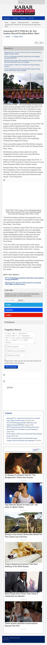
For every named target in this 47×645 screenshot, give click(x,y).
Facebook (9, 310)
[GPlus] (39, 639)
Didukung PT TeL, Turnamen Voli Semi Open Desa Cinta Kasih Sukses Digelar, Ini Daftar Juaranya (23, 283)
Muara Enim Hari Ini (23, 22)
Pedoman (15, 18)
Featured (13, 22)
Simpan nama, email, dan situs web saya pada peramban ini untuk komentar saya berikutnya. (22, 362)
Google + (8, 315)
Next (41, 42)
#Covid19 (31, 18)
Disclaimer (23, 18)
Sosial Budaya (35, 22)
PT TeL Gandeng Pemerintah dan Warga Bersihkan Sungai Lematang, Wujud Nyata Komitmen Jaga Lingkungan (22, 69)
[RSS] (42, 639)
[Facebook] (36, 639)
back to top (6, 639)
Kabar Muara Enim (15, 637)
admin (8, 36)
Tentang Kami (6, 18)
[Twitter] (33, 639)
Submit (20, 300)
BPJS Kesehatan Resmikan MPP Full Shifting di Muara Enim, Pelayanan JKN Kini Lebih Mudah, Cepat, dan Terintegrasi (23, 61)
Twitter (8, 305)
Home (6, 22)
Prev (36, 42)
